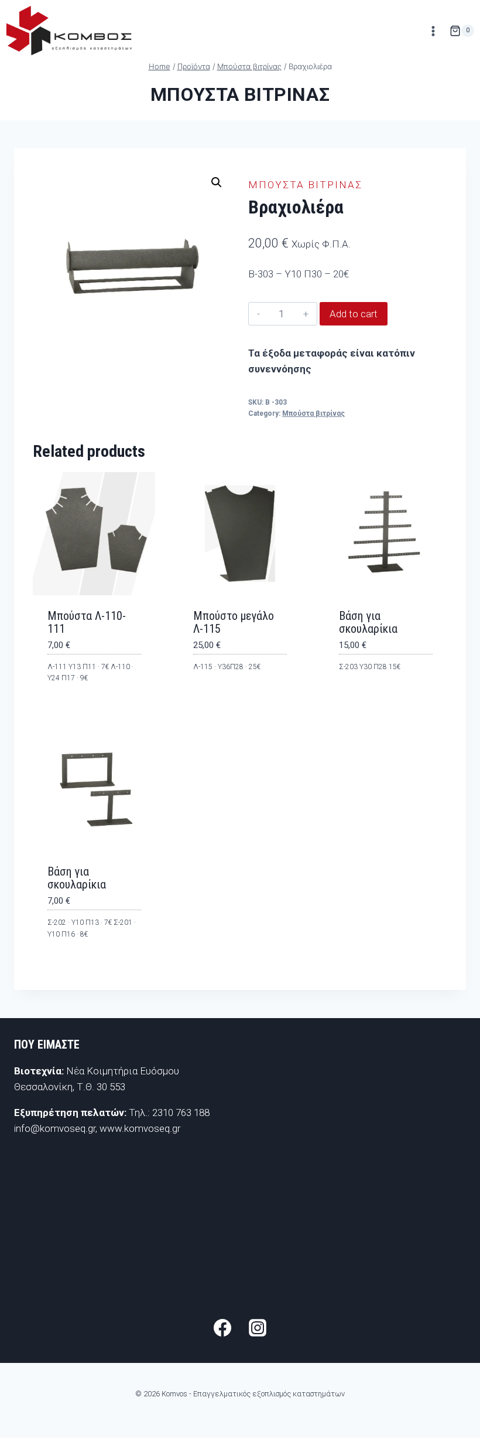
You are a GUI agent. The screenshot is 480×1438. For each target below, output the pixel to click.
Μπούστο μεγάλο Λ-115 (233, 622)
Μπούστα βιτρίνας (240, 94)
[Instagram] (257, 1327)
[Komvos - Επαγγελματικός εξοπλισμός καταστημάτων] (69, 31)
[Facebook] (222, 1327)
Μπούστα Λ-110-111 (86, 622)
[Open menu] (433, 31)
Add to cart (354, 314)
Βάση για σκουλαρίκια (368, 622)
